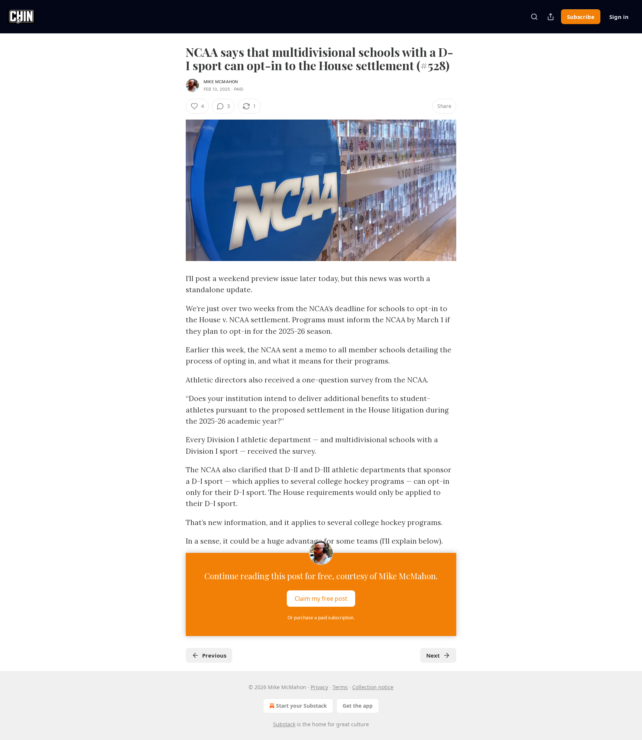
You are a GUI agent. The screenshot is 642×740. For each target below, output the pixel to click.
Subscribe (580, 16)
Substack (284, 724)
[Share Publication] (550, 16)
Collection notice (372, 687)
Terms (340, 687)
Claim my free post (321, 598)
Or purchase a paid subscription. (321, 618)
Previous (214, 655)
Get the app (358, 705)
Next (433, 655)
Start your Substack (301, 705)
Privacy (319, 687)
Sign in (619, 16)
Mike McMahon (221, 81)
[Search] (534, 16)
